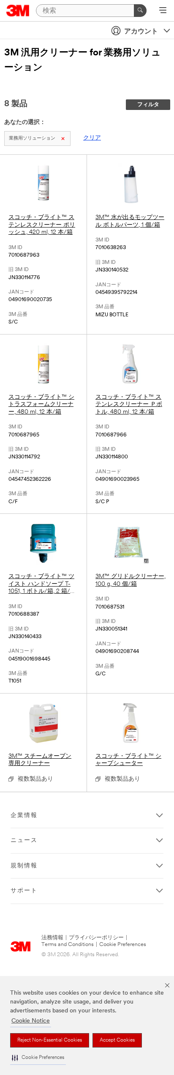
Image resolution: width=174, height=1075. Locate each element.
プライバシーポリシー (96, 938)
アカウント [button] (141, 31)
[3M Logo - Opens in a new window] (18, 10)
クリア (92, 138)
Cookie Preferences (122, 944)
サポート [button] (24, 891)
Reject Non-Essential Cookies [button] (49, 1040)
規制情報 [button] (24, 866)
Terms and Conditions (67, 944)
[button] (38, 1058)
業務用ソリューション (32, 138)
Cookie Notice (30, 1021)
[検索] (140, 10)
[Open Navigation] (162, 11)
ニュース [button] (24, 840)
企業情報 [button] (24, 815)
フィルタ (148, 104)
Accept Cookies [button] (117, 1040)
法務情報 (52, 938)
